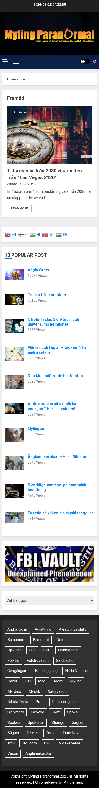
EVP (46, 650)
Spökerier (36, 722)
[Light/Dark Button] (85, 61)
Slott (56, 712)
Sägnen (78, 722)
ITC (28, 681)
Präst (40, 702)
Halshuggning (46, 670)
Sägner (13, 733)
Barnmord (41, 639)
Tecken (33, 733)
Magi (42, 681)
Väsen (12, 753)
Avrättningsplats (72, 629)
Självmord (15, 712)
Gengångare (17, 670)
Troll (11, 743)
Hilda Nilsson (76, 670)
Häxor (12, 681)
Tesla (50, 733)
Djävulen (14, 650)
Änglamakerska (38, 753)
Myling (75, 681)
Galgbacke (65, 660)
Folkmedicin (68, 650)
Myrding (14, 691)
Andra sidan (17, 629)
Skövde (37, 712)
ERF (32, 650)
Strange (57, 722)
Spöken (13, 722)
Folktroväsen (38, 660)
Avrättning (43, 629)
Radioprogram (64, 702)
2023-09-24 (31, 184)
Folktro (13, 660)
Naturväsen (57, 691)
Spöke (72, 712)
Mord (58, 681)
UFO (47, 743)
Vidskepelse (69, 743)
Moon (14, 184)
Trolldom (29, 743)
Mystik (34, 691)
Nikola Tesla (17, 702)
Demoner (64, 639)
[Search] (95, 61)
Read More (19, 208)
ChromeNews (46, 782)
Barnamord (16, 639)
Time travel (72, 733)
